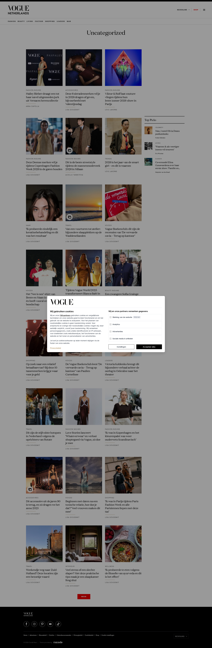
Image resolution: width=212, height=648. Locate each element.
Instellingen (121, 347)
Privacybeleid (55, 348)
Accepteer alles (149, 347)
